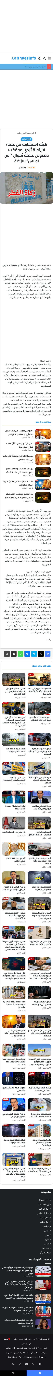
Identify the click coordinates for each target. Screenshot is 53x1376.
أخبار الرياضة (43, 1209)
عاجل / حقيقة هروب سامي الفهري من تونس (14, 1115)
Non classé (44, 1200)
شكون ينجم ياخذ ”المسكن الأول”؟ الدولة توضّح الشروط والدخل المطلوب (40, 1061)
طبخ (47, 1235)
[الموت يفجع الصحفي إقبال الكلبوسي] (13, 1078)
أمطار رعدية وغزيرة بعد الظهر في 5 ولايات (41, 888)
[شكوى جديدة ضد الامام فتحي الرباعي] (13, 849)
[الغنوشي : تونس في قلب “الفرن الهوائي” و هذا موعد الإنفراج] (43, 434)
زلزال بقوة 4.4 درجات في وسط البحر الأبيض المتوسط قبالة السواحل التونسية (14, 975)
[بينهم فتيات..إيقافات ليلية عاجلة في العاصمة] (39, 1078)
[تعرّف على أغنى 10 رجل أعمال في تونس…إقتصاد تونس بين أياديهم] (43, 1299)
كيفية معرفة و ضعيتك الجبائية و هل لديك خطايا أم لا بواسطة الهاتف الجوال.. (17, 1270)
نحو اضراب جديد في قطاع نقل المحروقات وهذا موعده (40, 860)
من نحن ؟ (42, 1357)
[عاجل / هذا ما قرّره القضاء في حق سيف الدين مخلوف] (13, 877)
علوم (47, 1239)
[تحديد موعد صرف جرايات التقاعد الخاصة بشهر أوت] (39, 1104)
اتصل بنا (9, 1353)
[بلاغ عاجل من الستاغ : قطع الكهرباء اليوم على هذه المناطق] (39, 1021)
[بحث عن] (44, 59)
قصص (46, 1244)
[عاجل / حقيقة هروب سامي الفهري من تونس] (13, 1104)
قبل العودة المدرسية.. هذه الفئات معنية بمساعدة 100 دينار (14, 1061)
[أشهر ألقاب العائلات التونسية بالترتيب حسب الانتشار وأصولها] (43, 1311)
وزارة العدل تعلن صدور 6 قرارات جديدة (15, 807)
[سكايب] (34, 654)
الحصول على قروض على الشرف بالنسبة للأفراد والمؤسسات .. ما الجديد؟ (40, 975)
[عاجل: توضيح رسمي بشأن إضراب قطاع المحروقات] (43, 447)
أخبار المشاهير (43, 1213)
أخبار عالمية (44, 1217)
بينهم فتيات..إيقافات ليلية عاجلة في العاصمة (40, 1089)
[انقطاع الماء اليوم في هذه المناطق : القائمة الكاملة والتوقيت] (39, 679)
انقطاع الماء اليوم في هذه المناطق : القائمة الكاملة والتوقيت (39, 691)
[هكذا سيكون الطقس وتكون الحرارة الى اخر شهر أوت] (43, 484)
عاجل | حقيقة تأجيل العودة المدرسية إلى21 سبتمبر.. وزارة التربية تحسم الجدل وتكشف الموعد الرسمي (14, 945)
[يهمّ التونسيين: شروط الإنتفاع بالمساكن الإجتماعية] (39, 1130)
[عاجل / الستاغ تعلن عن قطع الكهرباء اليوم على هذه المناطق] (13, 679)
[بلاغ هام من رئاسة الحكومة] (13, 823)
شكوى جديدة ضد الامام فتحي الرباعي (15, 859)
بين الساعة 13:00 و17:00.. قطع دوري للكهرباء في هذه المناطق (19, 470)
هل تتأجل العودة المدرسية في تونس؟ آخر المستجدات (39, 1170)
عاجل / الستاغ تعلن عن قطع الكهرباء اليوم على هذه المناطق (15, 691)
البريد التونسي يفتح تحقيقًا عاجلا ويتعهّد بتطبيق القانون (40, 780)
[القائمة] (49, 59)
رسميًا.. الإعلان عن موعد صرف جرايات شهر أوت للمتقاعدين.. (15, 915)
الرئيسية (30, 133)
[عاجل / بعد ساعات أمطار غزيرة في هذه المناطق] (39, 708)
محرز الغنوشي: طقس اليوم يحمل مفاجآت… (41, 807)
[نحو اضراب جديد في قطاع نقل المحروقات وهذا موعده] (39, 849)
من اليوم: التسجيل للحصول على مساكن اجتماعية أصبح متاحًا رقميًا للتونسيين (19, 1284)
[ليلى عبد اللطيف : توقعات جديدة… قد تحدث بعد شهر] (43, 1324)
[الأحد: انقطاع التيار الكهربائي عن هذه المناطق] (39, 823)
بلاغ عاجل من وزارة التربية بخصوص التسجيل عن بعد (40, 943)
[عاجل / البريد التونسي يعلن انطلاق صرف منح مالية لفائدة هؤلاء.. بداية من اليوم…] (13, 1159)
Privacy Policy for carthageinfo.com (22, 1357)
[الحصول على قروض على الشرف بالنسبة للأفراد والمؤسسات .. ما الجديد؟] (39, 963)
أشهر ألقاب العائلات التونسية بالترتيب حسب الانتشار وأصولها (17, 1309)
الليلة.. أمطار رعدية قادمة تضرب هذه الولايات (14, 1141)
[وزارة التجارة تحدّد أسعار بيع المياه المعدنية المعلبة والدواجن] (13, 992)
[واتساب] (20, 654)
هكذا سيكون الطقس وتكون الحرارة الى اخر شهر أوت (18, 483)
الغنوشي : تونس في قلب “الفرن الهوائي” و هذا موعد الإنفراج (19, 432)
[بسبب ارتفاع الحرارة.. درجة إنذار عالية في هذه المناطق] (43, 459)
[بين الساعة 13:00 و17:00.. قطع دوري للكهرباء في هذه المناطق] (43, 472)
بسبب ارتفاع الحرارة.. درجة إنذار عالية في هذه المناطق (18, 458)
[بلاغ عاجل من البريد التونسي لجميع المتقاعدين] (13, 768)
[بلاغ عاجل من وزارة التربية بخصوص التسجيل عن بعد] (39, 932)
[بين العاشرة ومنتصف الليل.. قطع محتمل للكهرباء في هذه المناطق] (43, 497)
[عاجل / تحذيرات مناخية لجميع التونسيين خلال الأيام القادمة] (39, 739)
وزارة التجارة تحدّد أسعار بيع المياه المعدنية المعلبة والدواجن (14, 1004)
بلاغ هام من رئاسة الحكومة (13, 832)
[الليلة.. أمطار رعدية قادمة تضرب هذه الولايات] (13, 1130)
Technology (44, 1204)
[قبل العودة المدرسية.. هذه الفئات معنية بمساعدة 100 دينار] (13, 1050)
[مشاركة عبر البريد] (14, 654)
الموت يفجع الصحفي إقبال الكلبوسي (14, 1089)
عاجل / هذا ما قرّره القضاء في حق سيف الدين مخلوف (14, 888)
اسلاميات (45, 1226)
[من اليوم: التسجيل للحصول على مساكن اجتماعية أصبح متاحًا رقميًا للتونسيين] (43, 1285)
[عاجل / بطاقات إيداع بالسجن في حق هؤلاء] (39, 992)
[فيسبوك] (47, 654)
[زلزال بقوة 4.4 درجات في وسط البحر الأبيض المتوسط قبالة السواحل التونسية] (13, 963)
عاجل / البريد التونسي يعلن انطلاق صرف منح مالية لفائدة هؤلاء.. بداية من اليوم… (14, 1173)
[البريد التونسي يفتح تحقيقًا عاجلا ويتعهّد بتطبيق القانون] (39, 768)
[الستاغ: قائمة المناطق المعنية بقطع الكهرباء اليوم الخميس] (39, 903)
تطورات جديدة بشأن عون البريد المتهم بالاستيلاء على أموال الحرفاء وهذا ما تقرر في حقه (14, 721)
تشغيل (46, 1231)
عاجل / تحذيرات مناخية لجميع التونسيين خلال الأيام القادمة (39, 751)
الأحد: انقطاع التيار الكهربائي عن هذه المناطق (39, 833)
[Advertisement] (26, 26)
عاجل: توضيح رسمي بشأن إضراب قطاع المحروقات (26, 67)
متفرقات (45, 1248)
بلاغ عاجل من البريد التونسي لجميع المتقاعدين (14, 779)
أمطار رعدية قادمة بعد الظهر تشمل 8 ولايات (16, 750)
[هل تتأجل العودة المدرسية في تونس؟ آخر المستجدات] (39, 1159)
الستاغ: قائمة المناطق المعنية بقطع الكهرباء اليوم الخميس (41, 915)
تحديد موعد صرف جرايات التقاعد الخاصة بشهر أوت (40, 1115)
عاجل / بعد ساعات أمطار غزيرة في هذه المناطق (40, 719)
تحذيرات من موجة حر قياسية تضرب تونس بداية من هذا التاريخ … (15, 1033)
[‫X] (41, 654)
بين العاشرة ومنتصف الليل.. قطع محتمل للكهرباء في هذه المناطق (19, 496)
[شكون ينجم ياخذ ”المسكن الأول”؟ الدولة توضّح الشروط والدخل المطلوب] (39, 1050)
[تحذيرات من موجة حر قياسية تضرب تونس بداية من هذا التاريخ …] (13, 1021)
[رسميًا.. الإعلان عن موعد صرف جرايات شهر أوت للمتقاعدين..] (13, 903)
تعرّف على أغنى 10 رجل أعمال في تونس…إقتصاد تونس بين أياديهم (18, 1296)
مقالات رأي (44, 1252)
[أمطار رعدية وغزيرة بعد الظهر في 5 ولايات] (39, 877)
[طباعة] (7, 654)
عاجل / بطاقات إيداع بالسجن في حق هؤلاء (41, 1003)
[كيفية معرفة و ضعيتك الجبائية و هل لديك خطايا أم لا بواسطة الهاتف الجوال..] (43, 1271)
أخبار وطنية (21, 133)
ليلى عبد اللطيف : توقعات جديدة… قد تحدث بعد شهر (19, 1321)
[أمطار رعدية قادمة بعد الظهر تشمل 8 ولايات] (13, 739)
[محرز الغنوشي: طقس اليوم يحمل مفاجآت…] (39, 797)
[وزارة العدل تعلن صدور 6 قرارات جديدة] (13, 797)
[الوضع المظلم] (39, 59)
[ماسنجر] (27, 654)
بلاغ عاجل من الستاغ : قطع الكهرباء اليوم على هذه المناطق (39, 1033)
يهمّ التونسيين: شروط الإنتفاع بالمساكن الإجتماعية (42, 1142)
